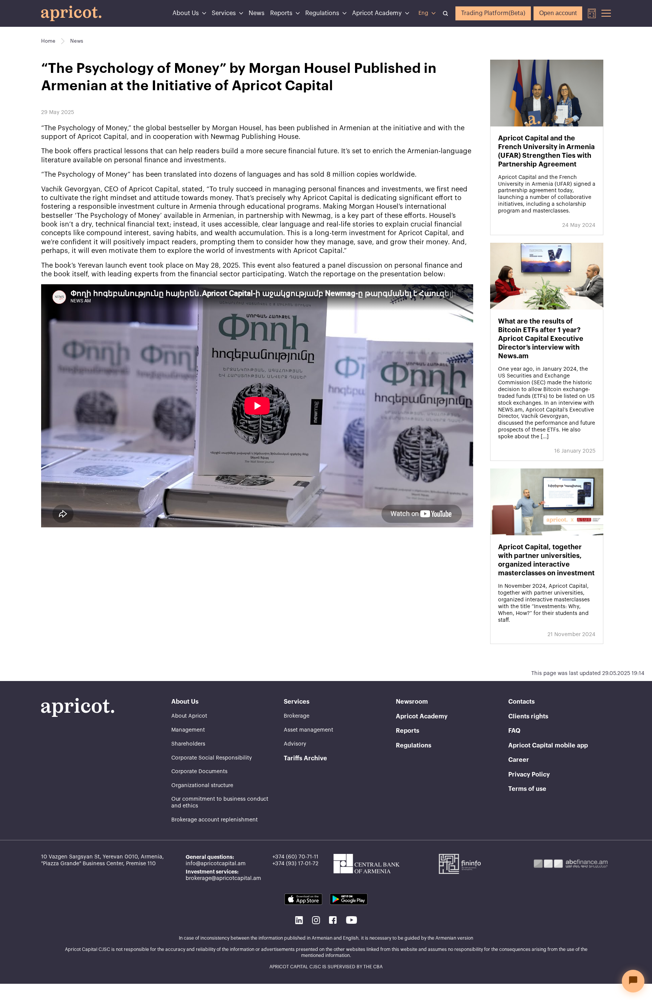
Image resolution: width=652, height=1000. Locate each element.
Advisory (295, 744)
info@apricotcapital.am (216, 863)
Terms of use (527, 789)
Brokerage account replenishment (214, 820)
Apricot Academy (377, 13)
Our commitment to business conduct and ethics (219, 803)
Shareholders (188, 744)
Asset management (308, 730)
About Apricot (189, 716)
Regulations (322, 13)
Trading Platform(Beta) (493, 13)
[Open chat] (633, 981)
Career (518, 760)
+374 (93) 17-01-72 (295, 863)
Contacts (521, 702)
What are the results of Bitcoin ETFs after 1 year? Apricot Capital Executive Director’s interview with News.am (540, 338)
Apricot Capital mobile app (548, 746)
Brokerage (296, 716)
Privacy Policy (529, 775)
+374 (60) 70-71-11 (295, 857)
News (256, 13)
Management (188, 730)
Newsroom (412, 702)
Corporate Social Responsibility (211, 758)
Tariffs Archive (305, 758)
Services (224, 13)
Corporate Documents (199, 771)
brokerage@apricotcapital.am (223, 878)
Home (48, 41)
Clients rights (528, 716)
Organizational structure (202, 785)
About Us (185, 13)
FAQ (514, 731)
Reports (281, 13)
